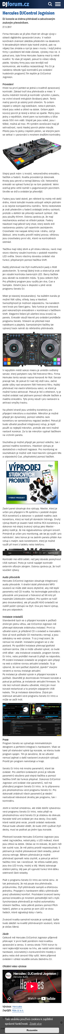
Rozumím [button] (32, 1030)
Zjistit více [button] (36, 1023)
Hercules (17, 1006)
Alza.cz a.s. (18, 1010)
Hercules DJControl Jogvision (28, 13)
